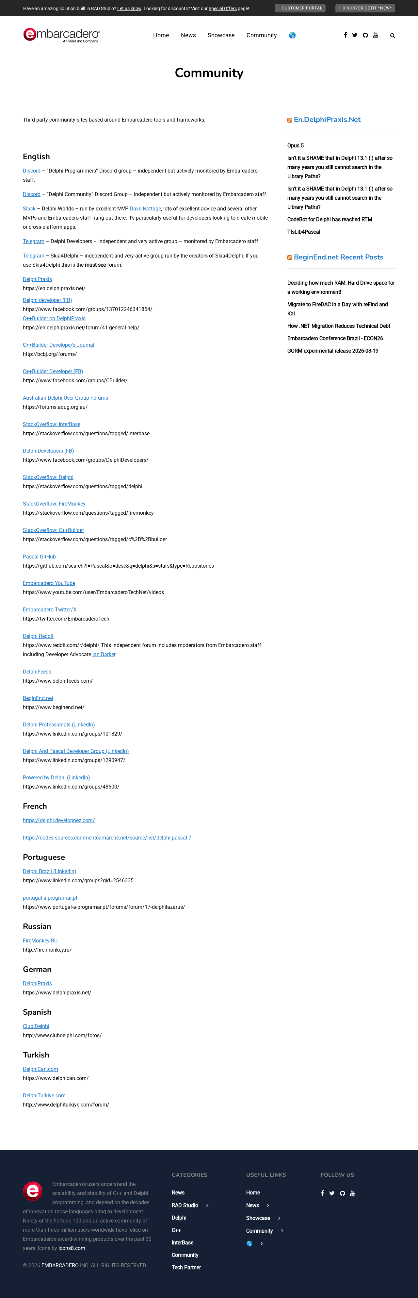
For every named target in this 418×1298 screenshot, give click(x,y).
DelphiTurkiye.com (44, 1095)
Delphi (179, 1218)
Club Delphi (36, 1026)
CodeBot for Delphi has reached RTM (329, 219)
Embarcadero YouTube (49, 583)
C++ (176, 1230)
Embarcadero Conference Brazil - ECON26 (335, 338)
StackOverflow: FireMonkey (54, 504)
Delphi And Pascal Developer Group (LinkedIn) (76, 751)
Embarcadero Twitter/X (49, 610)
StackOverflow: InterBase (51, 424)
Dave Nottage (145, 209)
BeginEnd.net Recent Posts (338, 257)
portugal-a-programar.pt (50, 898)
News (188, 35)
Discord (31, 171)
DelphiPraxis (37, 279)
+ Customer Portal (300, 8)
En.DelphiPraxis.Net (327, 120)
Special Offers (223, 8)
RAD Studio (185, 1205)
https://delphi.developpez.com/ (59, 820)
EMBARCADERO (60, 1265)
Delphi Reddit (38, 636)
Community (262, 35)
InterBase (182, 1243)
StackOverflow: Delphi (48, 477)
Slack (29, 209)
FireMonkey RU (40, 941)
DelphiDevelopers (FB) (48, 451)
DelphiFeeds (37, 672)
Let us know (129, 8)
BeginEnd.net (38, 698)
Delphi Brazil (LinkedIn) (49, 871)
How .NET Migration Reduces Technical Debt (338, 326)
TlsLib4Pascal (303, 232)
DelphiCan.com (40, 1069)
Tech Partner (186, 1267)
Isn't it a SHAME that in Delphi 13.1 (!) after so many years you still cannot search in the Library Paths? (340, 167)
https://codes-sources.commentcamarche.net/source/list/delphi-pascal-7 (107, 838)
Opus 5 (295, 145)
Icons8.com (71, 1248)
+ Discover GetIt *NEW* (365, 8)
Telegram (33, 241)
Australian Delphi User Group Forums (65, 398)
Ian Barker (103, 654)
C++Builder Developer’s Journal (58, 345)
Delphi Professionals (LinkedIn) (59, 725)
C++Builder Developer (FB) (53, 371)
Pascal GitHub (39, 557)
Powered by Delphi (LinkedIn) (56, 777)
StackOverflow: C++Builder (53, 530)
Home (161, 35)
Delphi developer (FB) (47, 300)
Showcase (221, 35)
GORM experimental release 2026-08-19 (332, 351)
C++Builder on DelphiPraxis (54, 318)
